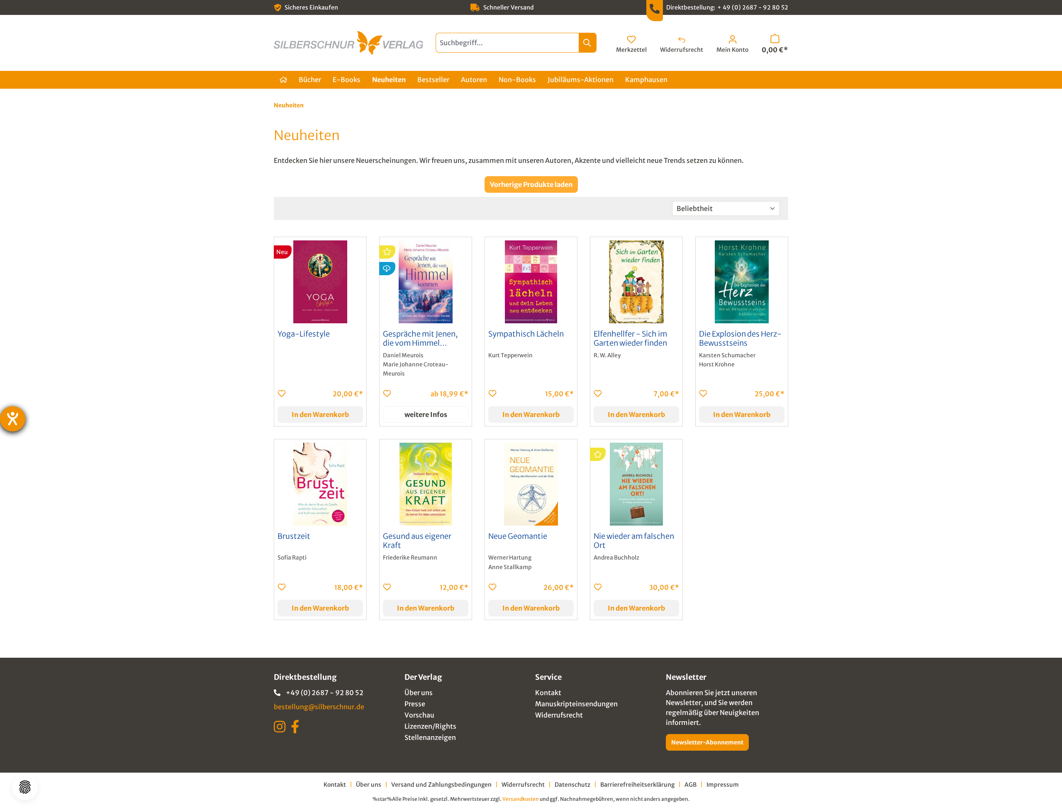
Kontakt (548, 692)
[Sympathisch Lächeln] (531, 281)
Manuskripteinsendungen (576, 704)
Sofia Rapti (292, 557)
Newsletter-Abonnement (707, 742)
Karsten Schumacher (727, 355)
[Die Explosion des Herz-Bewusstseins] (741, 281)
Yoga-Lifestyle (304, 334)
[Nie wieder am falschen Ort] (636, 484)
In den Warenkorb (320, 414)
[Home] (283, 80)
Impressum (722, 785)
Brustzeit (294, 536)
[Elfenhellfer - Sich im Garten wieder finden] (636, 281)
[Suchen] (588, 43)
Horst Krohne (717, 364)
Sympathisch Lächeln (526, 334)
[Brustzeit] (320, 484)
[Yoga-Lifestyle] (320, 281)
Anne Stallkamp (509, 567)
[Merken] (282, 393)
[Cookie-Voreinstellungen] (24, 787)
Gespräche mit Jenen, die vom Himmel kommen (420, 339)
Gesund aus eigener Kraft (417, 541)
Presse (414, 704)
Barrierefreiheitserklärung (637, 785)
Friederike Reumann (410, 557)
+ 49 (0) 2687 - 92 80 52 (752, 7)
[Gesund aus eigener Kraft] (425, 484)
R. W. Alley (607, 355)
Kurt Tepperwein (510, 355)
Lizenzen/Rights (430, 726)
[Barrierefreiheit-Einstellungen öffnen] (12, 418)
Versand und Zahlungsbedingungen (441, 785)
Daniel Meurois (403, 355)
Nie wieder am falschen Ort (634, 541)
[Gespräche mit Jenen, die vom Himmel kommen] (425, 281)
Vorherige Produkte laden (531, 184)
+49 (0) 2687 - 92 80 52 (324, 692)
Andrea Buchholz (616, 557)
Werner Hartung (509, 557)
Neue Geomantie (517, 536)
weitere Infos (425, 414)
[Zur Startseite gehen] (348, 43)
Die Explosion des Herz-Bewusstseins (740, 339)
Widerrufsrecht (559, 715)
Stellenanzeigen (430, 737)
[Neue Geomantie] (531, 484)
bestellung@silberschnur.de (319, 707)
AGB (690, 785)
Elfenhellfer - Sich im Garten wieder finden (630, 339)
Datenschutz (572, 785)
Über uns (418, 692)
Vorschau (419, 715)
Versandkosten (520, 799)
